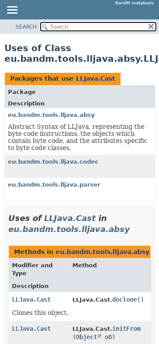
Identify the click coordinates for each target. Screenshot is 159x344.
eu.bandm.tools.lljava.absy (51, 115)
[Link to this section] (136, 229)
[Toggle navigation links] (11, 10)
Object (86, 336)
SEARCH (26, 27)
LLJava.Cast (95, 78)
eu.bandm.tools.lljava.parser (54, 184)
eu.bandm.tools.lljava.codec (53, 161)
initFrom (126, 328)
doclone (124, 299)
